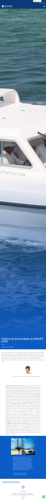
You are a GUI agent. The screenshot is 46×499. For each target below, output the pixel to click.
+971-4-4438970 (42, 3)
